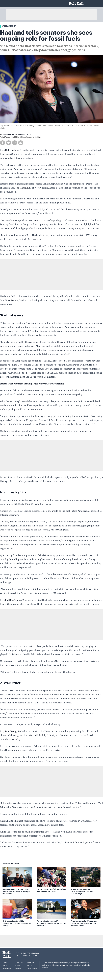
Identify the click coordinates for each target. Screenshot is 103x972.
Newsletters (7, 968)
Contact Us (19, 962)
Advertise (30, 962)
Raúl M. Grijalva (13, 600)
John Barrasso (41, 220)
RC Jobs (30, 965)
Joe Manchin (22, 188)
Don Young (10, 731)
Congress (9, 26)
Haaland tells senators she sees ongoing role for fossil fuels (46, 36)
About (5, 962)
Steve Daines (11, 300)
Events (5, 965)
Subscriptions (32, 968)
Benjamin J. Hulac (24, 134)
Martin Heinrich (37, 735)
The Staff (18, 968)
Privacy (17, 965)
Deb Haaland (11, 150)
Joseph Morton (8, 134)
